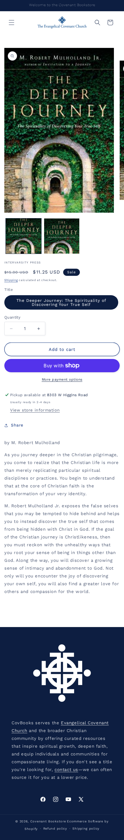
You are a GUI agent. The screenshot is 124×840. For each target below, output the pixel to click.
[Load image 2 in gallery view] (62, 236)
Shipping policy (85, 828)
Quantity (12, 317)
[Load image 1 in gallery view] (23, 236)
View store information (35, 410)
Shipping (11, 280)
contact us (66, 769)
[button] (11, 22)
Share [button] (17, 425)
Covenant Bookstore (48, 821)
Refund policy (55, 828)
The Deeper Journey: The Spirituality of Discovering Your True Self (61, 302)
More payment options (62, 379)
